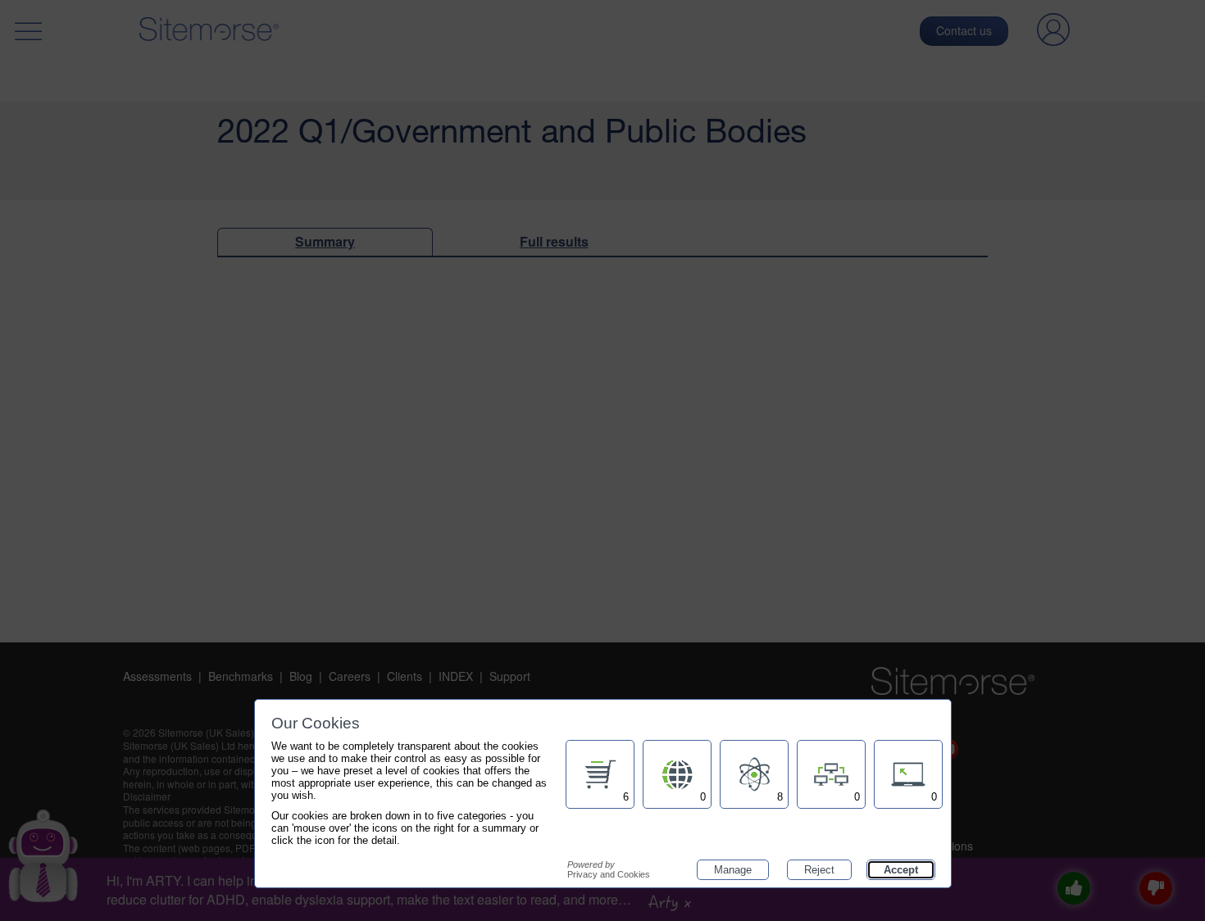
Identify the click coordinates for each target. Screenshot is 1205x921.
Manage (733, 870)
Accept (901, 870)
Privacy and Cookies (608, 869)
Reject (819, 870)
